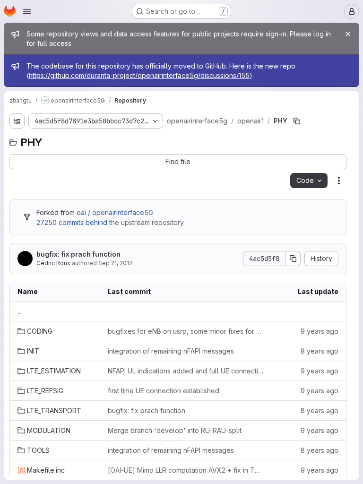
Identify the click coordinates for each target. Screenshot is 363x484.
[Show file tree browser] (17, 121)
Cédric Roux (53, 263)
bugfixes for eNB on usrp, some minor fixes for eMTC (187, 331)
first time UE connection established (163, 391)
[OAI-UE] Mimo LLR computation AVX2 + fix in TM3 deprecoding (187, 470)
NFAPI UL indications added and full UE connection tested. (187, 371)
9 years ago (319, 331)
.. (18, 311)
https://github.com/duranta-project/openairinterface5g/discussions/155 (139, 75)
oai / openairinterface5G (115, 212)
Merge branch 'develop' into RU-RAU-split (175, 430)
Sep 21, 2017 (115, 263)
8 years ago (319, 351)
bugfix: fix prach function (78, 254)
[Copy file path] (296, 121)
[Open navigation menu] (27, 11)
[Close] (348, 34)
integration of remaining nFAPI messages (171, 351)
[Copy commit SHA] (293, 258)
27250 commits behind (71, 222)
